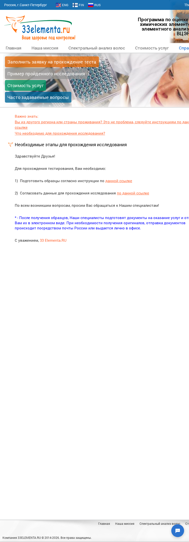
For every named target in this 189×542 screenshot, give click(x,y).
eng (65, 5)
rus (97, 5)
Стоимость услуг (152, 48)
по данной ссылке (133, 193)
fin (81, 5)
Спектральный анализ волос (96, 48)
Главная (13, 48)
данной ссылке (118, 180)
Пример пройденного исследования (46, 74)
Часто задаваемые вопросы (38, 97)
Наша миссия (45, 48)
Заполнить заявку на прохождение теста (51, 62)
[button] (177, 530)
